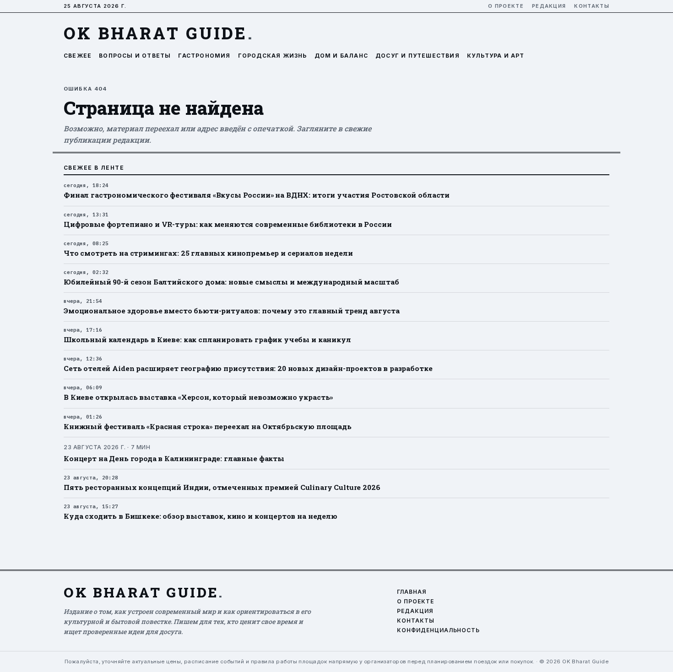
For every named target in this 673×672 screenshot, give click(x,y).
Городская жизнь (272, 56)
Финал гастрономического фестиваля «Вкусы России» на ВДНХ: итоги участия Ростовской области (257, 194)
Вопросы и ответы (135, 56)
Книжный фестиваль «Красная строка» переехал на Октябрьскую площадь (208, 426)
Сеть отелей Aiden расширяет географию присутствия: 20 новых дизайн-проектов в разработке (248, 368)
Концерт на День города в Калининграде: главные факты (174, 458)
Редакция (549, 6)
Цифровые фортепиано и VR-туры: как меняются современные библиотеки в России (227, 224)
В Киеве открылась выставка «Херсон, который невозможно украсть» (198, 397)
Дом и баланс (341, 56)
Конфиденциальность (438, 630)
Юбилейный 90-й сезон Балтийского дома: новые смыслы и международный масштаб (231, 281)
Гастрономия (204, 56)
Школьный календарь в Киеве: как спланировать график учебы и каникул (207, 339)
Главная (411, 592)
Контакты (591, 6)
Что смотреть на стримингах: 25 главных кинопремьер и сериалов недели (208, 253)
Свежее (78, 56)
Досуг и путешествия (417, 56)
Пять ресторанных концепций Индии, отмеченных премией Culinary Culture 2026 (222, 487)
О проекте (506, 6)
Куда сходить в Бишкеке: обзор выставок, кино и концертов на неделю (200, 516)
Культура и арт (496, 56)
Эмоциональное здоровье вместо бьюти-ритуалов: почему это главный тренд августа (232, 310)
